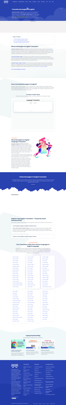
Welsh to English (44, 311)
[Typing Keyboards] (14, 365)
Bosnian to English (15, 273)
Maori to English (15, 311)
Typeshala (36, 374)
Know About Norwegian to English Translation (22, 41)
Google (36, 56)
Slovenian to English (30, 315)
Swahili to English (45, 291)
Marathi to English (15, 313)
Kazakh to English (45, 281)
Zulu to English (44, 319)
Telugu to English (45, 298)
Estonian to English (30, 266)
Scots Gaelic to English (31, 302)
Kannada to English (45, 279)
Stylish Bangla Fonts (38, 380)
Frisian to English (30, 273)
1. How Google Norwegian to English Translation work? (24, 226)
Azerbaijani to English (16, 266)
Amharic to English (15, 260)
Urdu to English (44, 306)
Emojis (27, 1)
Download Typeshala (30, 350)
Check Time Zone (37, 391)
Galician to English (30, 275)
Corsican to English (16, 286)
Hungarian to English (45, 264)
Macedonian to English (16, 302)
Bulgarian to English (16, 275)
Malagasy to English (16, 304)
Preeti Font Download (45, 350)
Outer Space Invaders (49, 370)
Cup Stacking (48, 372)
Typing (30, 1)
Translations (34, 1)
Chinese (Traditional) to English (17, 284)
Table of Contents (16, 36)
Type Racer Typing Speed (50, 366)
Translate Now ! (33, 184)
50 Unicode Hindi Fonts (38, 382)
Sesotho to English (30, 306)
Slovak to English (30, 313)
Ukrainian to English (45, 304)
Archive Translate (52, 403)
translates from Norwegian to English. (41, 66)
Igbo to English (44, 268)
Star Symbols (48, 389)
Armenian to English (16, 264)
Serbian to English (30, 304)
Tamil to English (44, 296)
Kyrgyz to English (15, 291)
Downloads (43, 1)
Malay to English (15, 306)
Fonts (50, 1)
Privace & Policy (35, 403)
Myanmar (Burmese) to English (17, 317)
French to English (30, 271)
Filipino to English (30, 268)
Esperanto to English (30, 264)
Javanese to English (45, 277)
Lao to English (15, 293)
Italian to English (44, 273)
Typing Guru (37, 370)
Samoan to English (30, 300)
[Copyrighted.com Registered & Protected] (13, 398)
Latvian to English (15, 296)
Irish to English (44, 271)
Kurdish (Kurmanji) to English (46, 286)
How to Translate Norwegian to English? (21, 40)
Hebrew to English (45, 258)
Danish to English (30, 260)
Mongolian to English (16, 315)
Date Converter (26, 376)
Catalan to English (15, 277)
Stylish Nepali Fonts (38, 372)
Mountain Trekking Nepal (39, 387)
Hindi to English (44, 260)
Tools (47, 1)
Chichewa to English (16, 281)
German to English (30, 279)
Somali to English (30, 317)
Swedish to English (45, 293)
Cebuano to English (16, 279)
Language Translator (38, 393)
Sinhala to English (30, 311)
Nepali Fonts (37, 368)
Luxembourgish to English (16, 300)
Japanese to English (45, 275)
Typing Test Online (26, 373)
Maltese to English (15, 309)
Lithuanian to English (16, 298)
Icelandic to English (45, 266)
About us (44, 403)
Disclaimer (40, 403)
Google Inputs (15, 1)
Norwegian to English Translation (20, 62)
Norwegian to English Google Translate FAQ (21, 42)
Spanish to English (30, 319)
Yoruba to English (45, 317)
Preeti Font (36, 376)
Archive (48, 403)
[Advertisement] (47, 13)
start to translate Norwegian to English (21, 16)
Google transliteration (20, 146)
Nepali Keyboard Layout (39, 366)
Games (39, 1)
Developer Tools (37, 389)
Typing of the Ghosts (49, 376)
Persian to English (30, 293)
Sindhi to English (29, 309)
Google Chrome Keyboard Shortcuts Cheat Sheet (16, 351)
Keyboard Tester (26, 391)
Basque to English (15, 268)
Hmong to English (45, 262)
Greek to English (29, 281)
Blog (52, 1)
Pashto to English (30, 291)
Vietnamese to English (45, 309)
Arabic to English (15, 262)
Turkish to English (45, 302)
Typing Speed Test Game (50, 378)
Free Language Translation (50, 394)
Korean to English (45, 284)
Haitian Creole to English (31, 284)
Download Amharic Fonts (39, 378)
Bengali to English (15, 271)
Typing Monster (48, 374)
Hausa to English (30, 286)
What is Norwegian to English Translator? (21, 39)
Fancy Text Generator (27, 388)
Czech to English (30, 258)
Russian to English (30, 298)
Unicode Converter (21, 1)
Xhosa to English (44, 313)
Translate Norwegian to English (17, 56)
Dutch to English (29, 262)
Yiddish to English (45, 315)
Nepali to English (15, 319)
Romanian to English (30, 296)
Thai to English (44, 300)
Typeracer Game (49, 368)
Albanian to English (15, 258)
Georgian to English (30, 277)
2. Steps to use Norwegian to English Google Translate (24, 236)
